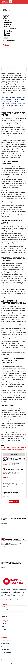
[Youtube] (17, 599)
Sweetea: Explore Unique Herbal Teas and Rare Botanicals (13, 470)
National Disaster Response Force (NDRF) (15, 445)
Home (4, 9)
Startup (5, 468)
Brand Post (5, 477)
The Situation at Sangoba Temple (11, 97)
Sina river (23, 447)
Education (5, 488)
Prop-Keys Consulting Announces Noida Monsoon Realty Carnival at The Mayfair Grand (14, 459)
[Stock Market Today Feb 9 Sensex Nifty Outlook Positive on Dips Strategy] (14, 553)
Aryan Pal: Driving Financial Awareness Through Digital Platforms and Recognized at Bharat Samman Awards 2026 (13, 480)
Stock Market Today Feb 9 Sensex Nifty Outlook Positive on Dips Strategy (12, 563)
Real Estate (6, 457)
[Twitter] (7, 68)
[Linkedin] (10, 599)
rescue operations (6, 447)
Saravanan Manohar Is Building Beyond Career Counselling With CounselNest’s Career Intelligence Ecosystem (14, 491)
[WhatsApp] (13, 68)
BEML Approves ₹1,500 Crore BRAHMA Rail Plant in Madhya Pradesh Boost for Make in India (13, 540)
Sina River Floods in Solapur (8, 449)
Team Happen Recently (7, 45)
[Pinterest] (10, 68)
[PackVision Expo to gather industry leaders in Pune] (14, 509)
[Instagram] (6, 599)
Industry (5, 10)
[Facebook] (4, 68)
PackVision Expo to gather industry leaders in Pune (13, 519)
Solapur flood (20, 449)
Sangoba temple (16, 447)
